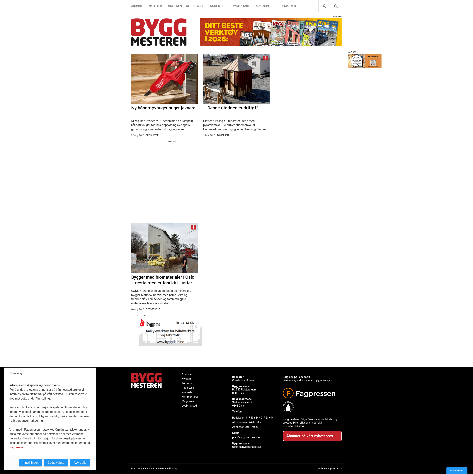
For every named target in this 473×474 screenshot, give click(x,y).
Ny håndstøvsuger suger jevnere (163, 108)
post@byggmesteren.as (246, 437)
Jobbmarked (286, 6)
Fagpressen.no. (19, 447)
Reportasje (195, 6)
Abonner (137, 6)
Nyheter (155, 6)
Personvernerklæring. (166, 468)
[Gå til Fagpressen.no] (311, 393)
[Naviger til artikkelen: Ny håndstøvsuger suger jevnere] (164, 79)
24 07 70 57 (255, 422)
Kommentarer (240, 6)
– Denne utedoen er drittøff (230, 108)
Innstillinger (457, 470)
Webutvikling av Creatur (330, 468)
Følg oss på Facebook (296, 377)
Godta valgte (55, 462)
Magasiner (264, 6)
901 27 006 (251, 426)
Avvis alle (80, 462)
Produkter (216, 6)
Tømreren (174, 6)
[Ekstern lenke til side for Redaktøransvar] (311, 406)
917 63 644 (252, 417)
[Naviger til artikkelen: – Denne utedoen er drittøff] (236, 79)
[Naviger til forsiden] (159, 32)
